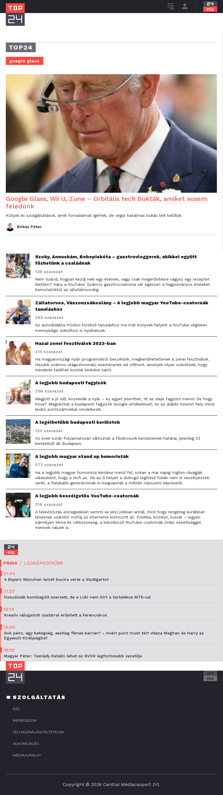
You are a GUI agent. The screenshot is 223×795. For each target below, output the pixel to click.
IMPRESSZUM (25, 720)
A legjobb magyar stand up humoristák (82, 456)
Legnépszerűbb (43, 563)
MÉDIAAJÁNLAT (27, 755)
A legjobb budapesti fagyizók (70, 382)
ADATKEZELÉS (26, 743)
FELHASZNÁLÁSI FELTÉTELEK (38, 732)
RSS (16, 709)
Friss (10, 563)
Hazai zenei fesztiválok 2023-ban (75, 343)
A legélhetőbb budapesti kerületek (77, 422)
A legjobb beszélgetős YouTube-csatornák (87, 496)
